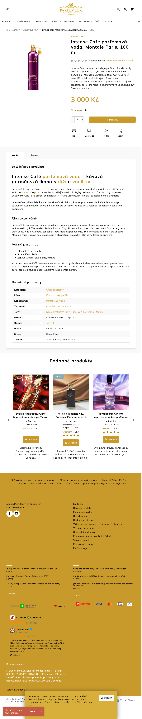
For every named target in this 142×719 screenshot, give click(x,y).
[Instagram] (16, 513)
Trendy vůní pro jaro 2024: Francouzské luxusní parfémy (33, 584)
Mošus (100, 312)
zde (30, 705)
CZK (8, 9)
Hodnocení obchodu (84, 520)
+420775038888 (15, 507)
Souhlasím (106, 698)
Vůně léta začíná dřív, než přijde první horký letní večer (99, 569)
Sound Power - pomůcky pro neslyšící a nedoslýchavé (96, 483)
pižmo (37, 192)
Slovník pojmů (81, 540)
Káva (49, 312)
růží (62, 181)
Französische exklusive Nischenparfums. (28, 670)
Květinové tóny (61, 312)
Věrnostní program (83, 528)
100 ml (50, 323)
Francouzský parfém (57, 295)
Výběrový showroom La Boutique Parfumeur (97, 524)
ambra (24, 192)
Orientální (51, 306)
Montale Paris (78, 37)
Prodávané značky (83, 544)
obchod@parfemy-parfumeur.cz (23, 504)
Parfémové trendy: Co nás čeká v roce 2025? (27, 576)
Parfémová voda (55, 301)
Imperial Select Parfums (115, 480)
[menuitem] (7, 21)
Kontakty (78, 504)
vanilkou (82, 181)
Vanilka (82, 312)
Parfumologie (80, 548)
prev (8, 420)
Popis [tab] (15, 155)
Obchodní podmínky (84, 532)
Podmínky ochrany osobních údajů (92, 536)
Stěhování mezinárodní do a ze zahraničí (33, 480)
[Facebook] (9, 513)
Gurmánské (64, 306)
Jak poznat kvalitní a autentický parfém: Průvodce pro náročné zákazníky (103, 585)
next (133, 420)
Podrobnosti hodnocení (120, 60)
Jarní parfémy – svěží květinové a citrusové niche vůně (32, 569)
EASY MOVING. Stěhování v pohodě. (42, 680)
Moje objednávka (82, 512)
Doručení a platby (83, 508)
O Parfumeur (80, 516)
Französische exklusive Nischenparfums (40, 483)
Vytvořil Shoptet (128, 700)
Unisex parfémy (55, 290)
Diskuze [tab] (34, 155)
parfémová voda (62, 176)
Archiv (12, 594)
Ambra (91, 312)
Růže (74, 312)
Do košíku (113, 120)
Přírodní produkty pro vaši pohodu (79, 480)
